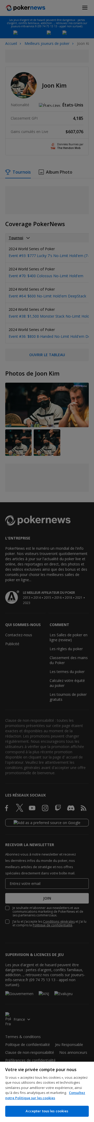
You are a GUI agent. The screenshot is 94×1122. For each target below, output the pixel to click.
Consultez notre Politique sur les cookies (45, 1095)
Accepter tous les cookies (47, 1111)
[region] (47, 1092)
